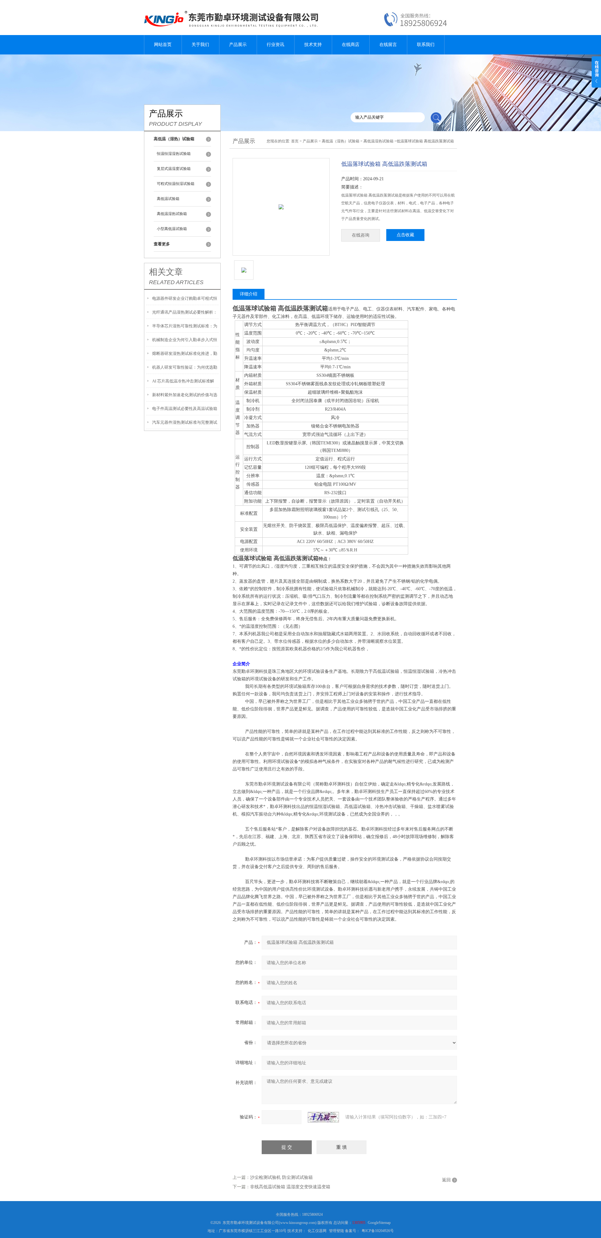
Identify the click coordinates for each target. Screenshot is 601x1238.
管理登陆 (336, 1231)
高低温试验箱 (168, 199)
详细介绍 (248, 294)
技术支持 (313, 44)
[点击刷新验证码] (323, 1117)
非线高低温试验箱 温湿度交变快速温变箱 (290, 1186)
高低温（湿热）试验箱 (340, 141)
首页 (295, 141)
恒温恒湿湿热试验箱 (174, 153)
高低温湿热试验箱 (172, 214)
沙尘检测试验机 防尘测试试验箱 (281, 1177)
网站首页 (163, 44)
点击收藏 (405, 235)
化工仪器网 (317, 1231)
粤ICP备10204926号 (378, 1231)
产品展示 (238, 44)
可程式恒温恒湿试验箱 (175, 184)
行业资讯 (275, 44)
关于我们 (200, 44)
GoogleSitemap (379, 1222)
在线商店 (350, 44)
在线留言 (388, 44)
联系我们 (425, 44)
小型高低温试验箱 (172, 229)
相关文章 (166, 272)
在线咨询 (360, 235)
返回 (446, 1180)
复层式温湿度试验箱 (174, 168)
